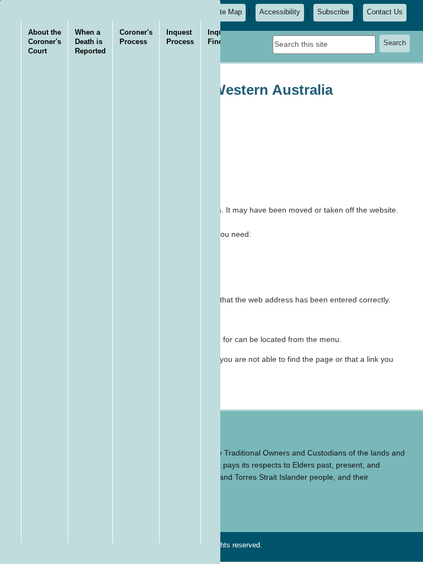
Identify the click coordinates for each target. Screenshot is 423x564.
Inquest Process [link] (180, 37)
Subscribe (333, 12)
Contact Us (385, 12)
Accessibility (279, 12)
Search (394, 43)
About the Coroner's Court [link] (44, 41)
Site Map (227, 12)
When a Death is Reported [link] (90, 41)
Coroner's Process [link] (136, 37)
